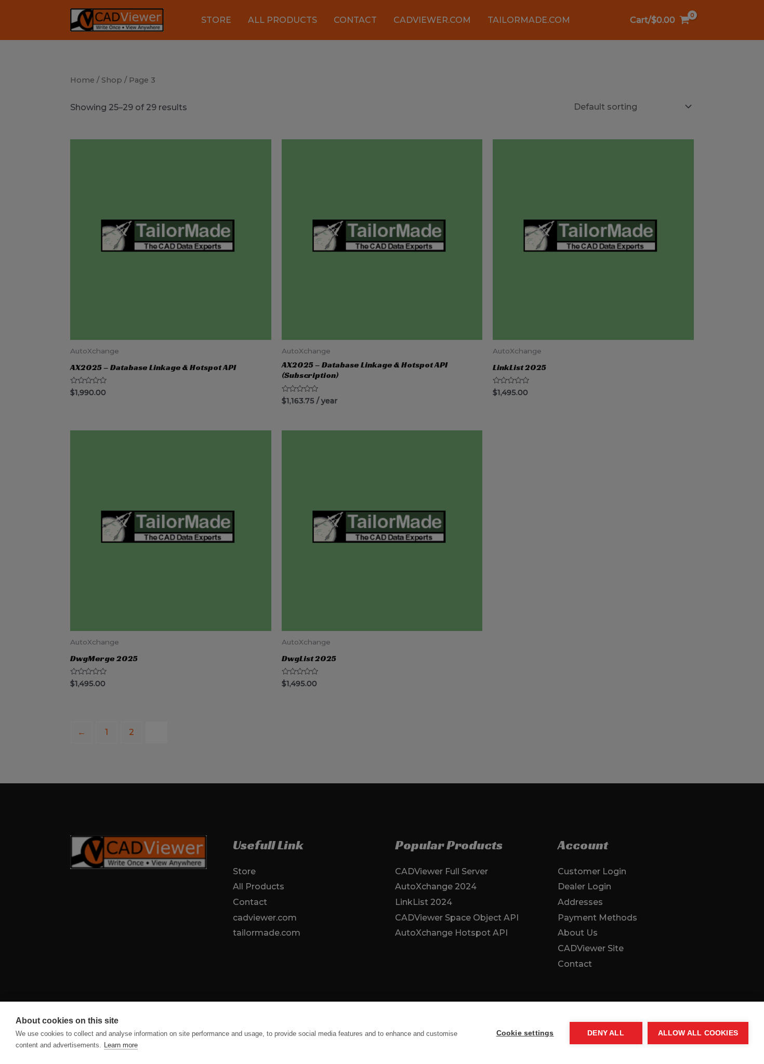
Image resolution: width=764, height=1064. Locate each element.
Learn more (121, 1045)
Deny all (605, 1033)
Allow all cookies (698, 1033)
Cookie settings (525, 1033)
